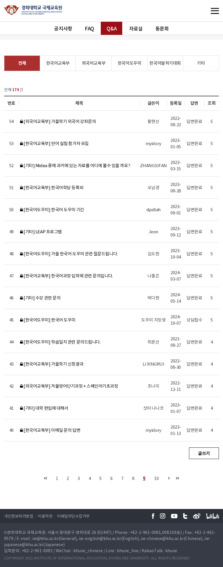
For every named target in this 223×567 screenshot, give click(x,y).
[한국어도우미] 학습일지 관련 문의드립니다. (61, 342)
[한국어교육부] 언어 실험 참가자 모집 (56, 143)
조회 (211, 103)
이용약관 (45, 516)
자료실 (136, 28)
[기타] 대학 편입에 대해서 (45, 408)
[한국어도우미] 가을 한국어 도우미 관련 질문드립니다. (70, 253)
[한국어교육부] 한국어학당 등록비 (53, 187)
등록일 (176, 103)
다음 (168, 478)
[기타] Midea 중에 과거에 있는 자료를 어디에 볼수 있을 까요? (76, 165)
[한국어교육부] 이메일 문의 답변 (51, 430)
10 (156, 478)
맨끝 (177, 478)
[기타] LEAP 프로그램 (42, 231)
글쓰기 (204, 453)
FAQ (89, 28)
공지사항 (63, 28)
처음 (45, 478)
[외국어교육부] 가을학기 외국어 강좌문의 (59, 121)
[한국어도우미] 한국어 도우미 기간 (53, 209)
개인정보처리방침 (18, 516)
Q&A (111, 28)
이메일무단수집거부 (73, 516)
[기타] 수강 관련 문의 (41, 298)
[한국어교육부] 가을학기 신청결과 (53, 364)
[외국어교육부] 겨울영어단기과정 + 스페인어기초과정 (70, 386)
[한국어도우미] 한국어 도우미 (49, 320)
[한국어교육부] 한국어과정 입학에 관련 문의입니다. (68, 275)
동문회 (162, 28)
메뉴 (203, 11)
